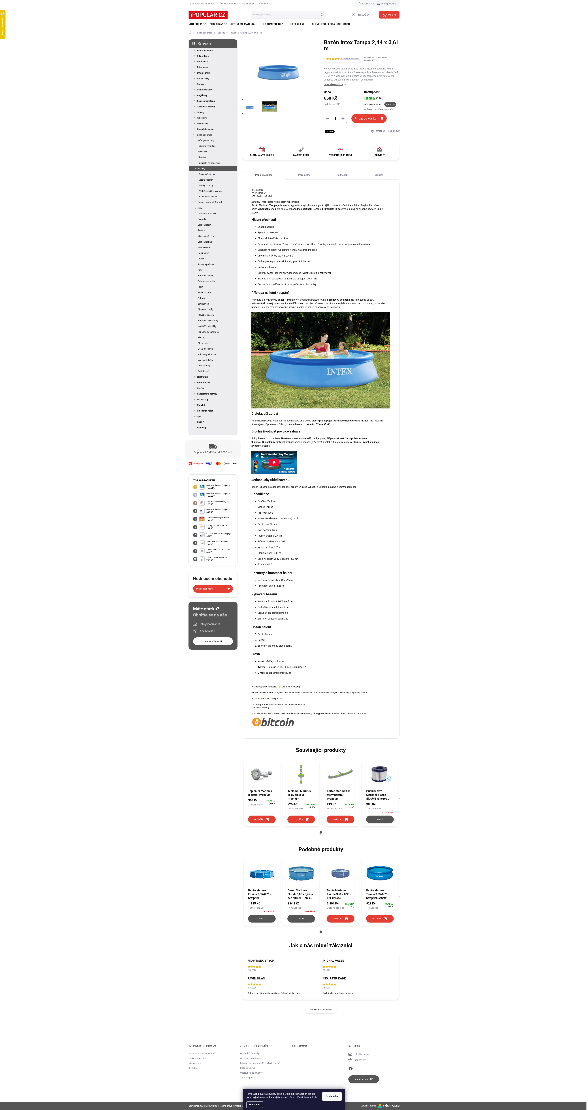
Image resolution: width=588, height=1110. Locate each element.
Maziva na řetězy (206, 236)
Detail (380, 819)
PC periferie (203, 56)
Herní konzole (204, 382)
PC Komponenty (205, 50)
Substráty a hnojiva (207, 354)
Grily (200, 208)
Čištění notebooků (228, 3)
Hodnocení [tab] (342, 175)
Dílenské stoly (204, 225)
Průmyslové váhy (206, 140)
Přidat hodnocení (204, 589)
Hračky (200, 388)
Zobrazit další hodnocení (320, 1009)
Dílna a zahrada (204, 135)
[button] (320, 832)
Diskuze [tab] (379, 175)
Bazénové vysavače (208, 196)
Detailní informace (333, 85)
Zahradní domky (205, 275)
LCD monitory (203, 73)
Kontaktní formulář (213, 641)
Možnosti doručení (378, 109)
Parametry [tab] (304, 175)
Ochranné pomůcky (207, 213)
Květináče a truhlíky (207, 326)
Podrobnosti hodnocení (350, 59)
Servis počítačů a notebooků (201, 3)
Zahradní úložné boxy (208, 320)
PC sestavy (202, 67)
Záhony (201, 298)
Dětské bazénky (206, 180)
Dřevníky (202, 157)
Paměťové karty (204, 89)
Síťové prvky (203, 78)
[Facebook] (350, 1068)
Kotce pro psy (204, 292)
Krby (200, 270)
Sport (199, 416)
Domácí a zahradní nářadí (210, 202)
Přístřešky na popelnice (209, 163)
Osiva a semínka (205, 349)
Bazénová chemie (207, 174)
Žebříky (201, 230)
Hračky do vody (206, 185)
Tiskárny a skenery (206, 106)
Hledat (322, 14)
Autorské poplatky (249, 1077)
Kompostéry (203, 253)
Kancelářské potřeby (207, 394)
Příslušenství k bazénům (210, 191)
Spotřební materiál (206, 101)
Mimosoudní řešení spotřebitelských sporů (260, 1063)
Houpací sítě (204, 247)
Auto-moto (202, 118)
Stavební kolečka (206, 315)
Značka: (370, 60)
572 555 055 (207, 631)
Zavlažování (203, 304)
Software (201, 84)
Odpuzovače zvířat (207, 281)
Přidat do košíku (366, 118)
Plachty (201, 337)
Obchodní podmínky (249, 1053)
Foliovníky (202, 151)
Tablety (200, 112)
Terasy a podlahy (206, 264)
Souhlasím (332, 1096)
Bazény (201, 168)
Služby (200, 422)
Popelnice (202, 258)
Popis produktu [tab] (263, 175)
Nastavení (254, 1104)
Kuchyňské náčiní (205, 129)
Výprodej (201, 427)
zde (315, 1097)
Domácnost (202, 123)
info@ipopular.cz (210, 624)
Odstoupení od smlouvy (251, 1073)
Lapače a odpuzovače (208, 332)
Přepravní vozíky (205, 309)
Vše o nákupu (248, 3)
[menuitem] (197, 24)
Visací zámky (204, 365)
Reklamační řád (247, 1068)
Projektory (202, 95)
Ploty (200, 287)
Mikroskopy (202, 399)
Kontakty (263, 3)
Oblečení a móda (205, 411)
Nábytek (201, 405)
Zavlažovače (204, 371)
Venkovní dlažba (205, 360)
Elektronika (202, 377)
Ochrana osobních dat (250, 1058)
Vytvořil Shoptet (368, 1105)
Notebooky (202, 61)
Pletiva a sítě (204, 343)
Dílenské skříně (205, 242)
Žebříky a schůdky (206, 146)
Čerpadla (202, 219)
